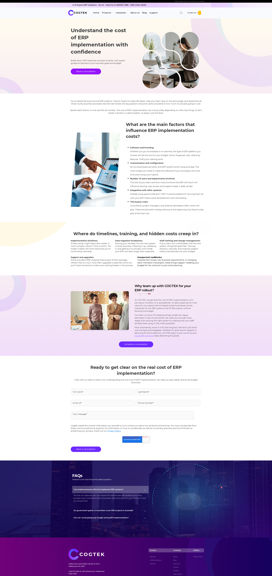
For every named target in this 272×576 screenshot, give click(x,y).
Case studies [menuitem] (177, 574)
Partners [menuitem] (153, 564)
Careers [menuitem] (176, 567)
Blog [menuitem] (174, 560)
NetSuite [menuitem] (153, 556)
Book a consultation (85, 71)
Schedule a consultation (136, 344)
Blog (144, 13)
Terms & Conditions (192, 1)
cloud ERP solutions (144, 336)
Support (153, 13)
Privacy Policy (201, 1)
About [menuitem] (175, 556)
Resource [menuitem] (176, 564)
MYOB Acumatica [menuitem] (156, 560)
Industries (121, 13)
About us (135, 13)
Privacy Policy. (114, 431)
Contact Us (191, 13)
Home (96, 13)
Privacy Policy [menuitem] (198, 556)
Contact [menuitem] (176, 570)
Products (107, 13)
